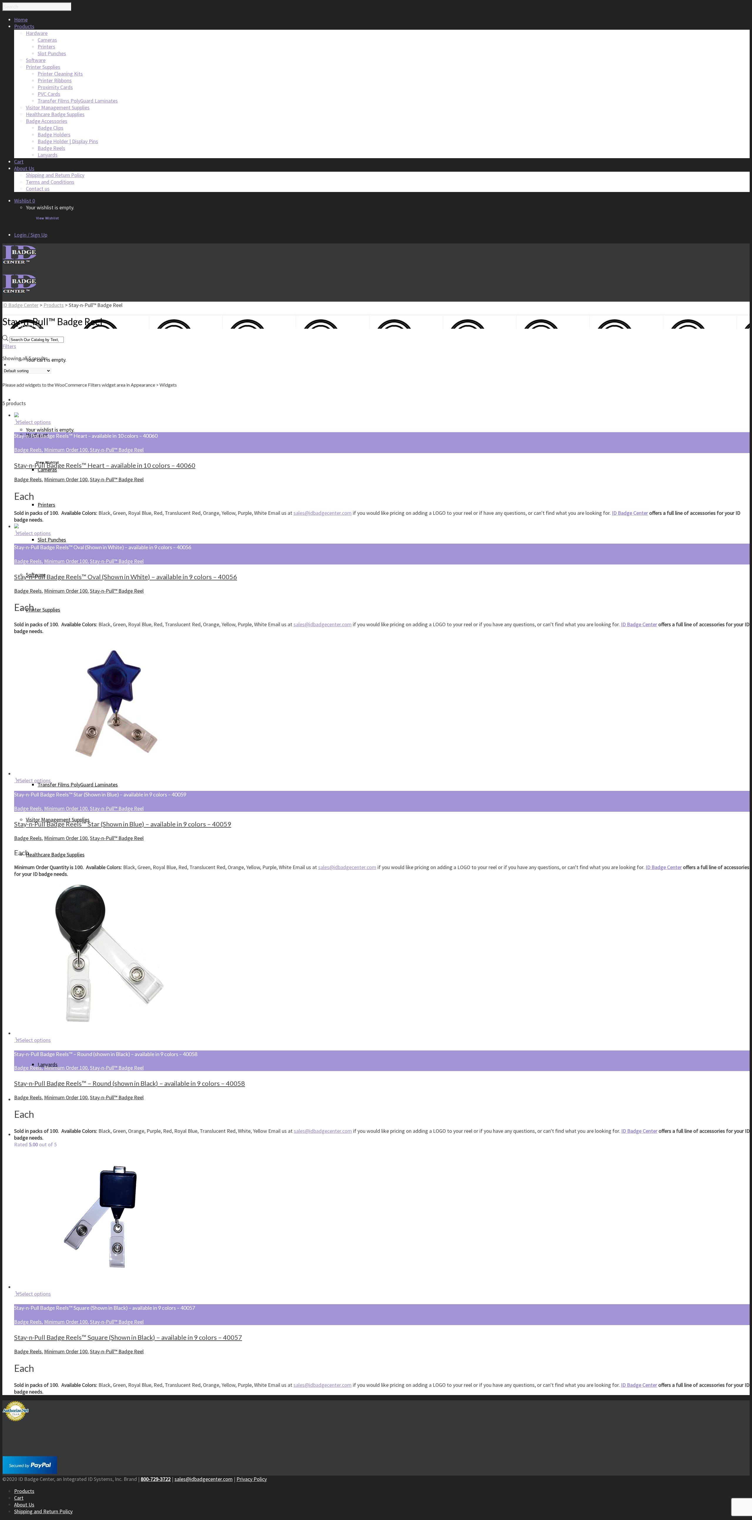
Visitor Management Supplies (58, 107)
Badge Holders (54, 134)
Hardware (37, 33)
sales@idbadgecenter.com (322, 513)
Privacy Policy (251, 1479)
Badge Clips (50, 127)
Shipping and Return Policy (55, 175)
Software (36, 60)
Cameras (47, 39)
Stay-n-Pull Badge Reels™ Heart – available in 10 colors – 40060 (104, 465)
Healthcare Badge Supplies (55, 114)
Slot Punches (52, 53)
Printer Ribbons (55, 80)
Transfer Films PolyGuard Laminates (78, 100)
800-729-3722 (156, 1479)
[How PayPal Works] (30, 1472)
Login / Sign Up (30, 234)
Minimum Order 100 (66, 449)
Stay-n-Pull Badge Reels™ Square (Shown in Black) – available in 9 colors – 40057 (128, 1337)
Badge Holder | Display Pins (68, 141)
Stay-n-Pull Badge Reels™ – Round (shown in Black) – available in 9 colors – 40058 (129, 1083)
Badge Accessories (46, 121)
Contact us (38, 188)
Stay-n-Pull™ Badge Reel (117, 449)
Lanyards (48, 154)
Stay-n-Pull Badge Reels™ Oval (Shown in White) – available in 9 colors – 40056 (125, 577)
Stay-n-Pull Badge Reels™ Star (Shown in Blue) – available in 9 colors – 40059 (122, 824)
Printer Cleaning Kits (60, 73)
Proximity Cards (55, 87)
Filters (9, 346)
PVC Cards (49, 94)
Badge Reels (51, 148)
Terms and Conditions (50, 181)
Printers (46, 46)
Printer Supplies (43, 67)
